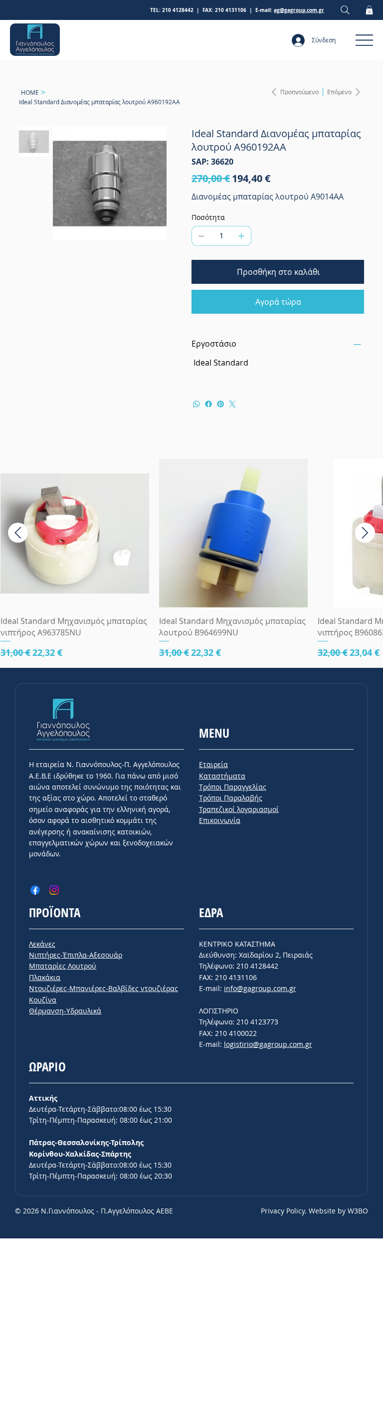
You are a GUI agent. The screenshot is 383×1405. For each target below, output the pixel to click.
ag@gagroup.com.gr (299, 9)
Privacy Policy (283, 1210)
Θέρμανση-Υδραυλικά (65, 1010)
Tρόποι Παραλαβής (230, 798)
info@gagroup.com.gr (260, 988)
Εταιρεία (213, 764)
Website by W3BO (338, 1210)
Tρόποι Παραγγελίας (232, 787)
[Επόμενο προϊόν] (365, 533)
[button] (369, 9)
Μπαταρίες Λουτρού (62, 966)
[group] (191, 559)
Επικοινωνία (219, 820)
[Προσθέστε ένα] (241, 236)
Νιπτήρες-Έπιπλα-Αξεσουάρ (75, 955)
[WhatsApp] (196, 404)
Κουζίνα (42, 999)
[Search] (345, 10)
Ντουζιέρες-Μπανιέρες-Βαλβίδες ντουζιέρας (103, 988)
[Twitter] (232, 404)
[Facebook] (208, 404)
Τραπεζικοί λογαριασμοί (239, 809)
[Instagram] (54, 890)
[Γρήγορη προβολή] (74, 533)
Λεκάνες (42, 944)
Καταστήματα (222, 776)
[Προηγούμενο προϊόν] (18, 533)
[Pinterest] (220, 404)
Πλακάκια (44, 977)
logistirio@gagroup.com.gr (268, 1044)
